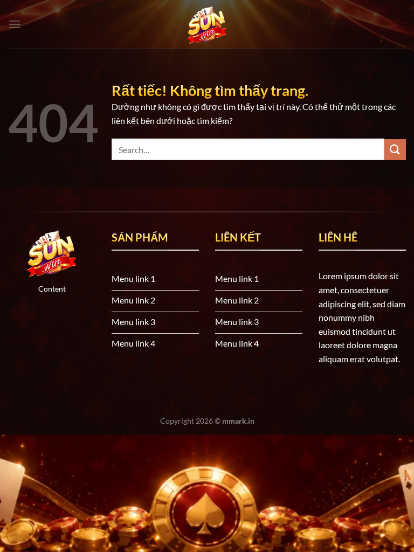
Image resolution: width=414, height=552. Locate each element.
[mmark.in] (207, 24)
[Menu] (14, 24)
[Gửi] (395, 149)
